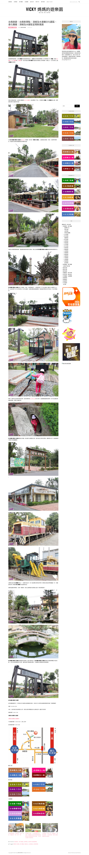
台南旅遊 (31, 844)
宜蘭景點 (66, 256)
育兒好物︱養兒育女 (67, 274)
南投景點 (66, 242)
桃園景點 (66, 237)
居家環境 (65, 277)
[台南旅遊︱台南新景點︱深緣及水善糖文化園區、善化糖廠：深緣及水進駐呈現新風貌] (28, 43)
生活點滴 (65, 282)
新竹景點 (66, 239)
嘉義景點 (66, 249)
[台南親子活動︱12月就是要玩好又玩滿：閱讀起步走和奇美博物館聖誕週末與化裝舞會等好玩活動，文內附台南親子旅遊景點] (33, 827)
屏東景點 (66, 254)
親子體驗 (21, 1)
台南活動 (66, 231)
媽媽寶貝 (65, 279)
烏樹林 (13, 60)
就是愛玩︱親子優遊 (12, 27)
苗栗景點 (66, 241)
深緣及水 (23, 139)
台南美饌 (26, 1)
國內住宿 (65, 267)
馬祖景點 (66, 261)
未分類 (64, 284)
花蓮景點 (66, 257)
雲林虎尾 (27, 100)
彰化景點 (66, 246)
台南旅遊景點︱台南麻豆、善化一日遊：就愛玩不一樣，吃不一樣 (16, 834)
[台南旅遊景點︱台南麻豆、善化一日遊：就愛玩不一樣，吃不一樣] (16, 827)
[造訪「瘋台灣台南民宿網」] (66, 364)
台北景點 (66, 234)
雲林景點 (66, 247)
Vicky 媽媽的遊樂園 (44, 9)
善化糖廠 (22, 844)
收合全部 (69, 224)
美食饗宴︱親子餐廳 (67, 264)
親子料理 (43, 1)
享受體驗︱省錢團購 (67, 276)
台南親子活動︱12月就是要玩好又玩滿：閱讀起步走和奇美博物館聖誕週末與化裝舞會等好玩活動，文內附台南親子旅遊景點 (33, 835)
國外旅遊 (65, 271)
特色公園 (66, 229)
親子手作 (37, 1)
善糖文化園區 (16, 844)
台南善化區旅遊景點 (32, 841)
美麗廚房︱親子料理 (67, 272)
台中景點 (66, 244)
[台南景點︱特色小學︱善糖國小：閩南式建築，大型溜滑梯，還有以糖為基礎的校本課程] (50, 827)
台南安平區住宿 (66, 266)
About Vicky (50, 1)
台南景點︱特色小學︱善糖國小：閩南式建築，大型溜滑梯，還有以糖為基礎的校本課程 (50, 835)
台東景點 (66, 259)
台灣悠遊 (15, 1)
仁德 (19, 60)
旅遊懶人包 (66, 227)
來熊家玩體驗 (67, 232)
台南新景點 (35, 844)
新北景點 (66, 236)
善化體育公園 (33, 398)
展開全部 (64, 224)
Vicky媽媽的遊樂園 (22, 27)
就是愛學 (65, 281)
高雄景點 (66, 252)
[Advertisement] (71, 81)
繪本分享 (32, 1)
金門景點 (66, 262)
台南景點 (26, 841)
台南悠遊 (10, 1)
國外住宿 (65, 269)
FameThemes (78, 852)
